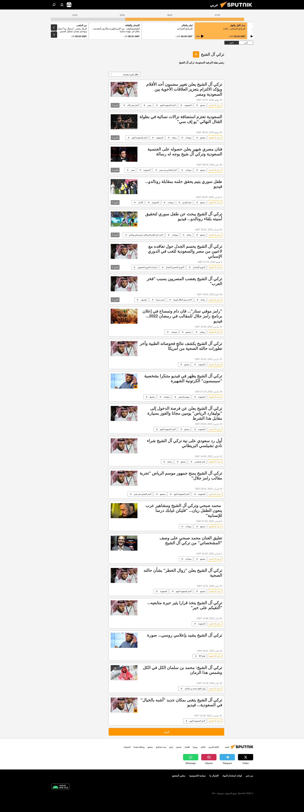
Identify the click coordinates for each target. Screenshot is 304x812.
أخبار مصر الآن (133, 105)
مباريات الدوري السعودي (147, 267)
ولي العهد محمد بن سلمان (195, 688)
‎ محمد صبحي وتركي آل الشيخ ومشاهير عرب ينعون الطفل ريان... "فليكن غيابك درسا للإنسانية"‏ (184, 510)
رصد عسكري (161, 747)
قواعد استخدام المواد (232, 775)
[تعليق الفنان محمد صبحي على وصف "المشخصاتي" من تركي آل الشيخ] (124, 543)
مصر (149, 105)
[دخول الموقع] (62, 5)
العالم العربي (214, 747)
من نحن (249, 775)
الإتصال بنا (214, 775)
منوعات (188, 138)
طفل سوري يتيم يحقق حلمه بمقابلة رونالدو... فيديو (183, 184)
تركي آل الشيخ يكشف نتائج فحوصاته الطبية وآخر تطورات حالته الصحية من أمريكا (181, 346)
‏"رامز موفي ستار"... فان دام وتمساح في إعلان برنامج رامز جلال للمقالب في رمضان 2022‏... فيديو (182, 316)
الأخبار (140, 202)
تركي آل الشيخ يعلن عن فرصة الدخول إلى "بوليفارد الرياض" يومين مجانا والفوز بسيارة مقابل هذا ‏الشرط (184, 413)
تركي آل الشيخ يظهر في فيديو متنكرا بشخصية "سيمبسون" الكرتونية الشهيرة (183, 378)
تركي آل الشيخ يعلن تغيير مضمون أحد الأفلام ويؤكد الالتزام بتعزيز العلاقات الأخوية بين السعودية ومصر (184, 89)
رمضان (202, 332)
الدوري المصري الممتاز (175, 267)
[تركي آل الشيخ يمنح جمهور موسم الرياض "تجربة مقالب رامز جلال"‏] (124, 478)
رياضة (174, 138)
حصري (178, 747)
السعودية (187, 105)
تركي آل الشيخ (212, 54)
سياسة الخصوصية (197, 775)
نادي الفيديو (187, 202)
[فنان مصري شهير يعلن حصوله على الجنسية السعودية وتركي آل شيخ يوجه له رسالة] (124, 154)
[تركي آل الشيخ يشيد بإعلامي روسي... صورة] (124, 640)
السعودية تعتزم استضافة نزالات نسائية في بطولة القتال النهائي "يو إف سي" (180, 119)
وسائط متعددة (139, 747)
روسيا (195, 747)
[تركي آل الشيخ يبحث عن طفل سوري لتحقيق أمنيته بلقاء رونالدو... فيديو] (124, 219)
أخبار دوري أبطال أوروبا (182, 300)
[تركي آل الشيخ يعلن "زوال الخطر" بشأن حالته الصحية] (124, 575)
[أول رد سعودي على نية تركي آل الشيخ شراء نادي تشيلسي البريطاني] (124, 445)
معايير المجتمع (178, 775)
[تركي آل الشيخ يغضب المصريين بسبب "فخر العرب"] (124, 283)
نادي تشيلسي (200, 462)
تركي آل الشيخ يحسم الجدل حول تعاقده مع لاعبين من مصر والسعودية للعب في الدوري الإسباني (185, 251)
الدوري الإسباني (199, 267)
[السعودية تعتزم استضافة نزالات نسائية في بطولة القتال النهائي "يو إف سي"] (124, 121)
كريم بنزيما (160, 300)
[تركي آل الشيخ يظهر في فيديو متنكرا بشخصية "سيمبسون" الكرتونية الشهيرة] (124, 381)
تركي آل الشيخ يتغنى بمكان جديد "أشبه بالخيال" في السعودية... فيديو (181, 702)
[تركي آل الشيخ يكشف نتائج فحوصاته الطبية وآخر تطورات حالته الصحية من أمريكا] (124, 348)
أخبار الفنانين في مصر (168, 170)
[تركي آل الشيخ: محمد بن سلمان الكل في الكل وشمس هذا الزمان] (124, 672)
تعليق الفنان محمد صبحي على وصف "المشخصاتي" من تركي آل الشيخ (191, 540)
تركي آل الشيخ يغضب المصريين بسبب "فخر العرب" (184, 281)
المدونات (127, 747)
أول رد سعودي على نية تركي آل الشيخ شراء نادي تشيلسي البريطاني (184, 443)
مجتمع (202, 105)
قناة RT (202, 656)
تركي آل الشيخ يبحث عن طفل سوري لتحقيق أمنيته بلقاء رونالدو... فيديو (183, 216)
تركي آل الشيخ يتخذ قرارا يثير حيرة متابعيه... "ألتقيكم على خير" (184, 605)
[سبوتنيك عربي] (237, 8)
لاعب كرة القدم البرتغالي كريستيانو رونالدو (146, 235)
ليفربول (144, 300)
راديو (171, 747)
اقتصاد (187, 747)
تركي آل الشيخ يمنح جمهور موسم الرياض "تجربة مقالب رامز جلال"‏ (181, 475)
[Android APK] (60, 787)
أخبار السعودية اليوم (168, 105)
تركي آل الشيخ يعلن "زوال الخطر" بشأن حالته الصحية (183, 573)
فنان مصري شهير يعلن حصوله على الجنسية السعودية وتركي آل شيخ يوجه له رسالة (185, 151)
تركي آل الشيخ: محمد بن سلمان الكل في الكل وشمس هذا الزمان (182, 670)
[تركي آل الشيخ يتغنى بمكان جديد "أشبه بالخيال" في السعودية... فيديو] (124, 705)
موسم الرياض (183, 397)
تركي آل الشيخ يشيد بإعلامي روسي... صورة (184, 635)
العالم (203, 747)
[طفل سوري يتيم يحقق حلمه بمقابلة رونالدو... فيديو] (124, 186)
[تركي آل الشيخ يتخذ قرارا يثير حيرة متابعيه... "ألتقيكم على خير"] (124, 607)
